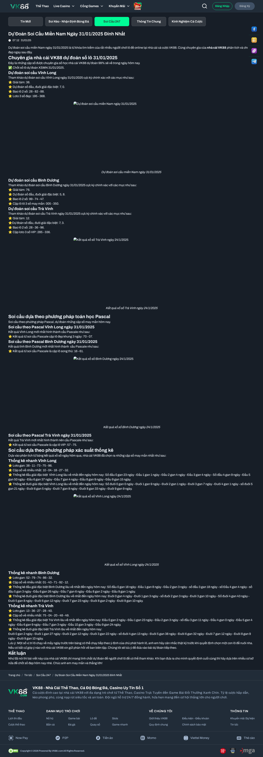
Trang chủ (14, 675)
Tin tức (28, 675)
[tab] (25, 21)
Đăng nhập (222, 6)
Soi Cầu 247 (43, 675)
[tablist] (131, 21)
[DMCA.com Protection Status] (13, 750)
